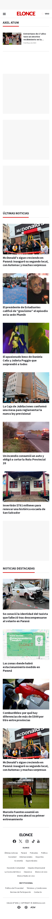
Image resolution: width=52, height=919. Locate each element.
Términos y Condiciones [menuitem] (37, 888)
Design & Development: (33, 907)
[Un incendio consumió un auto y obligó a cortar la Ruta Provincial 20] (26, 437)
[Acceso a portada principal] (26, 14)
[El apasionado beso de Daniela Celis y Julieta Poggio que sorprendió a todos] (26, 338)
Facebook (14, 841)
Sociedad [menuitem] (12, 857)
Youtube (38, 841)
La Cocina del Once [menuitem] (13, 872)
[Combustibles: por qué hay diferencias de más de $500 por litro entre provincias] (26, 694)
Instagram (27, 841)
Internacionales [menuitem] (26, 857)
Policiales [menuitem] (34, 853)
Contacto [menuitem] (38, 892)
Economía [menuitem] (19, 861)
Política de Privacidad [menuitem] (14, 888)
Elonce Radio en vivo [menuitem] (26, 876)
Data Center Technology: (26, 907)
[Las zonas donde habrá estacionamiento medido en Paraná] (26, 644)
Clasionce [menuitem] (28, 872)
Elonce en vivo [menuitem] (41, 872)
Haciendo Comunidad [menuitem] (16, 868)
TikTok (33, 841)
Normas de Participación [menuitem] (20, 892)
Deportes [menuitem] (40, 857)
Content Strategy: (19, 907)
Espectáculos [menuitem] (31, 861)
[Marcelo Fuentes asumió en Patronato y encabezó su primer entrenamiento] (26, 793)
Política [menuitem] (44, 853)
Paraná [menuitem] (24, 853)
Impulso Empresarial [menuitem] (36, 868)
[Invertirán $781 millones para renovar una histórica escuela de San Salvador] (26, 486)
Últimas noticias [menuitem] (11, 853)
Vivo (47, 14)
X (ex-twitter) (20, 841)
